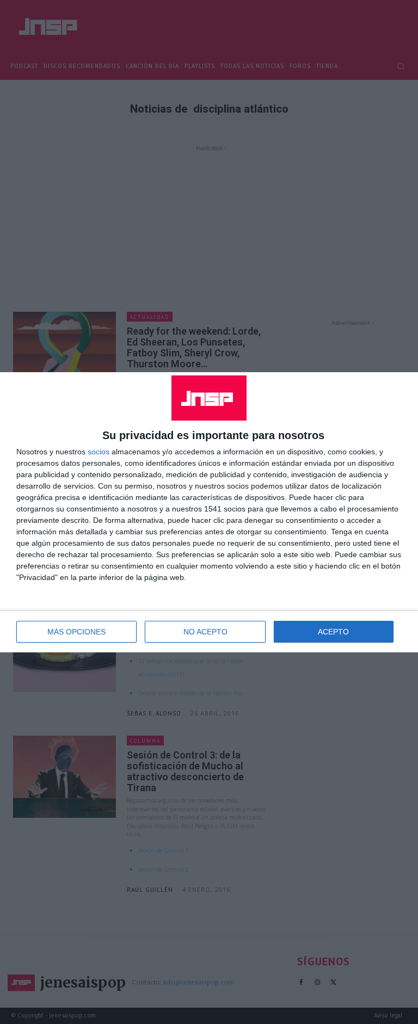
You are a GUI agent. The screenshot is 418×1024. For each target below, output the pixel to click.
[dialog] (209, 512)
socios (98, 451)
